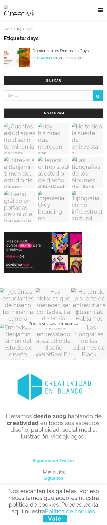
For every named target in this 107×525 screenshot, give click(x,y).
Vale (55, 518)
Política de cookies (70, 511)
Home (8, 29)
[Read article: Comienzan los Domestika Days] (17, 57)
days (29, 29)
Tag (19, 29)
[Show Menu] (100, 10)
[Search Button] (98, 95)
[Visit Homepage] (19, 10)
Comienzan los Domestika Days (60, 50)
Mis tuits (54, 472)
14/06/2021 (69, 58)
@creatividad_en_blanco (55, 324)
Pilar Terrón (47, 58)
